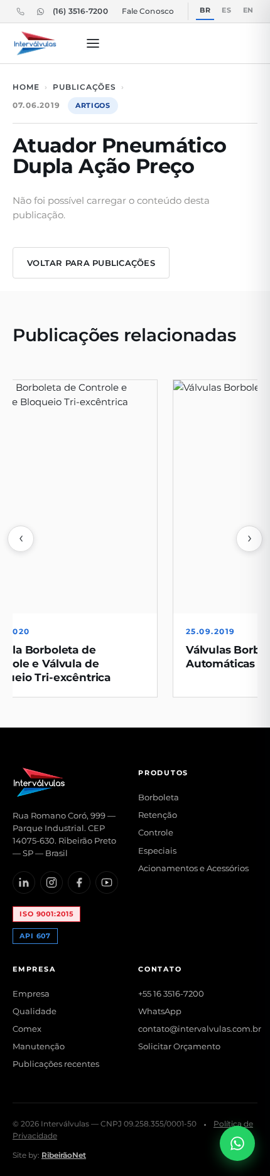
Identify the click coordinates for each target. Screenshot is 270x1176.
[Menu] (92, 43)
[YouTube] (106, 882)
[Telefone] (20, 11)
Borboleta (158, 797)
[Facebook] (79, 882)
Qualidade (35, 1011)
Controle (155, 832)
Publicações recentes (56, 1064)
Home (26, 87)
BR (205, 10)
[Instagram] (51, 882)
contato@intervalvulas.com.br (199, 1029)
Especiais (157, 850)
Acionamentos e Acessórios (193, 868)
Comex (27, 1029)
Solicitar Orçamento (179, 1046)
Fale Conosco (148, 11)
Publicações (85, 87)
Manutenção (39, 1046)
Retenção (157, 815)
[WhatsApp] (40, 11)
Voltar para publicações (91, 263)
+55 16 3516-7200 (171, 993)
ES (226, 10)
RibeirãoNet (63, 1155)
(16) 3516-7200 (80, 11)
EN (248, 10)
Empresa (31, 993)
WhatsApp (159, 1011)
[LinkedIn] (24, 882)
